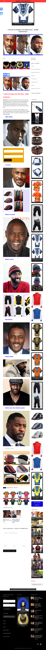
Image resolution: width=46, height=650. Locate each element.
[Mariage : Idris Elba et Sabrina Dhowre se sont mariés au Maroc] (16, 513)
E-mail (5, 149)
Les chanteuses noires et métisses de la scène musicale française (38, 636)
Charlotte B (7, 58)
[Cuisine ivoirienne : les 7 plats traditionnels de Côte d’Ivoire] (32, 622)
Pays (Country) (7, 154)
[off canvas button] (4, 1)
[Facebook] (4, 74)
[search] (41, 1)
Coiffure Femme (34, 78)
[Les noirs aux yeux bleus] (32, 611)
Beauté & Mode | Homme (35, 72)
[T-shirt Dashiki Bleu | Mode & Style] (37, 532)
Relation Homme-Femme (35, 88)
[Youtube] (41, 644)
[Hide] (0, 15)
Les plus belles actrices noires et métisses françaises (39, 629)
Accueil (4, 623)
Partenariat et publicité (7, 633)
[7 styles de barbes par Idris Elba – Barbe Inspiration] (23, 44)
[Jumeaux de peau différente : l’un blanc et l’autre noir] (32, 598)
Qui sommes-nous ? (6, 636)
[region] (23, 13)
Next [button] (41, 140)
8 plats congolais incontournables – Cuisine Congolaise (38, 604)
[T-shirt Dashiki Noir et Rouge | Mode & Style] (37, 549)
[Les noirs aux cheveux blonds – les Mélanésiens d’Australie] (32, 616)
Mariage (32, 85)
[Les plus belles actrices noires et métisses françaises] (32, 629)
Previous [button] (33, 140)
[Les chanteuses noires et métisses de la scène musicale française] (32, 636)
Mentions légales (6, 630)
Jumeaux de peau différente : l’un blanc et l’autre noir (39, 598)
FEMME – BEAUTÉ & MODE (36, 69)
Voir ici (15, 23)
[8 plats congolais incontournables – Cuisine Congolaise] (32, 604)
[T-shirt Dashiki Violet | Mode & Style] (37, 565)
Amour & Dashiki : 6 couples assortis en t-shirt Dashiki (36, 559)
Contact (4, 626)
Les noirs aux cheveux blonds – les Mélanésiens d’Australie (39, 616)
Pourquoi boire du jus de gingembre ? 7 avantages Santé (37, 525)
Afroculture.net (23, 1)
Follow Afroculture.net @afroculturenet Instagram (23, 589)
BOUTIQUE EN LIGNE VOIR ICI (22, 482)
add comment (12, 58)
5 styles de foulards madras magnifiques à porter (36, 517)
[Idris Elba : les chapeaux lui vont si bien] (7, 513)
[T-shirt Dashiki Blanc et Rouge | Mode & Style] (37, 540)
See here (30, 23)
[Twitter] (8, 74)
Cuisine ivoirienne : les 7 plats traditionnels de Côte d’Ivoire (38, 623)
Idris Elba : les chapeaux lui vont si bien (7, 520)
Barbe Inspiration (10, 487)
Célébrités (33, 75)
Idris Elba (16, 487)
